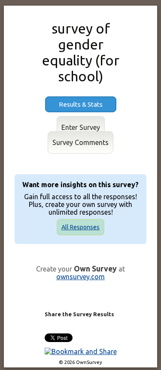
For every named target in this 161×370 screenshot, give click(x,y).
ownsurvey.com (80, 277)
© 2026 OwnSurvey (80, 362)
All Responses (80, 227)
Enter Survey (80, 127)
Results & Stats (81, 104)
